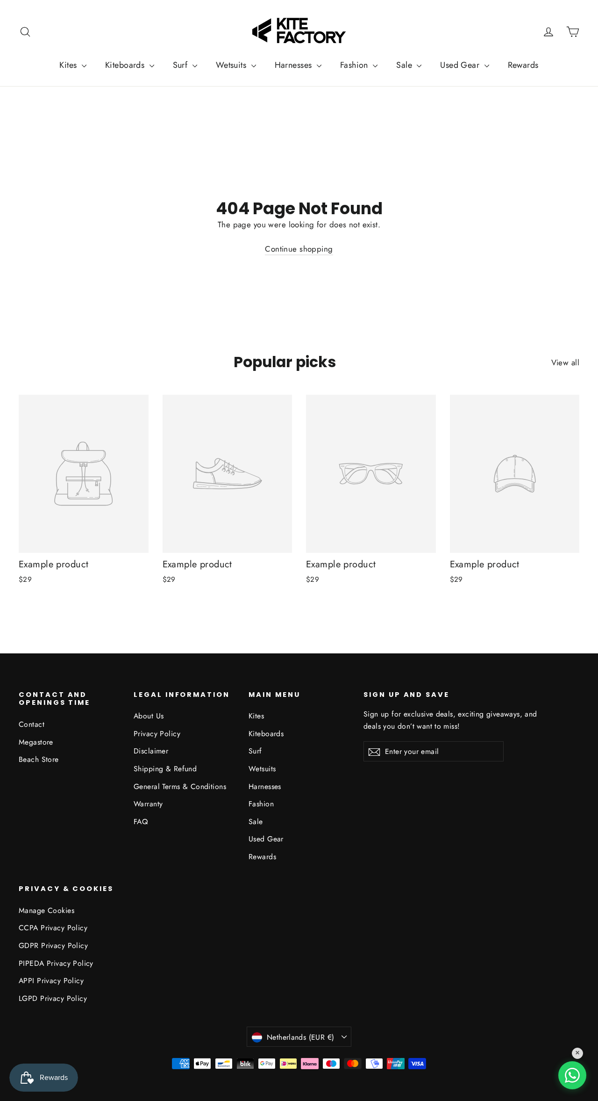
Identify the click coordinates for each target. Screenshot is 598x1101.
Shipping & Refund (165, 768)
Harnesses (294, 65)
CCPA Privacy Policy (53, 927)
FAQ (141, 821)
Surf (181, 65)
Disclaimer (151, 751)
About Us (149, 715)
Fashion (355, 65)
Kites (69, 65)
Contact (31, 724)
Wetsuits (232, 65)
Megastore (36, 742)
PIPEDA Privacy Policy (56, 963)
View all (565, 362)
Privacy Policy (157, 733)
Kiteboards (126, 65)
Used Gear (461, 65)
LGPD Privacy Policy (53, 998)
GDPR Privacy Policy (53, 945)
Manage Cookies (46, 910)
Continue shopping (299, 248)
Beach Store (39, 759)
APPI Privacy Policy (51, 980)
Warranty (148, 803)
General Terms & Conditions (180, 786)
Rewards (523, 65)
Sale (405, 65)
